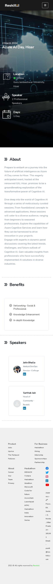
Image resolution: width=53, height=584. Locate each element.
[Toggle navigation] (45, 5)
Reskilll (36, 565)
